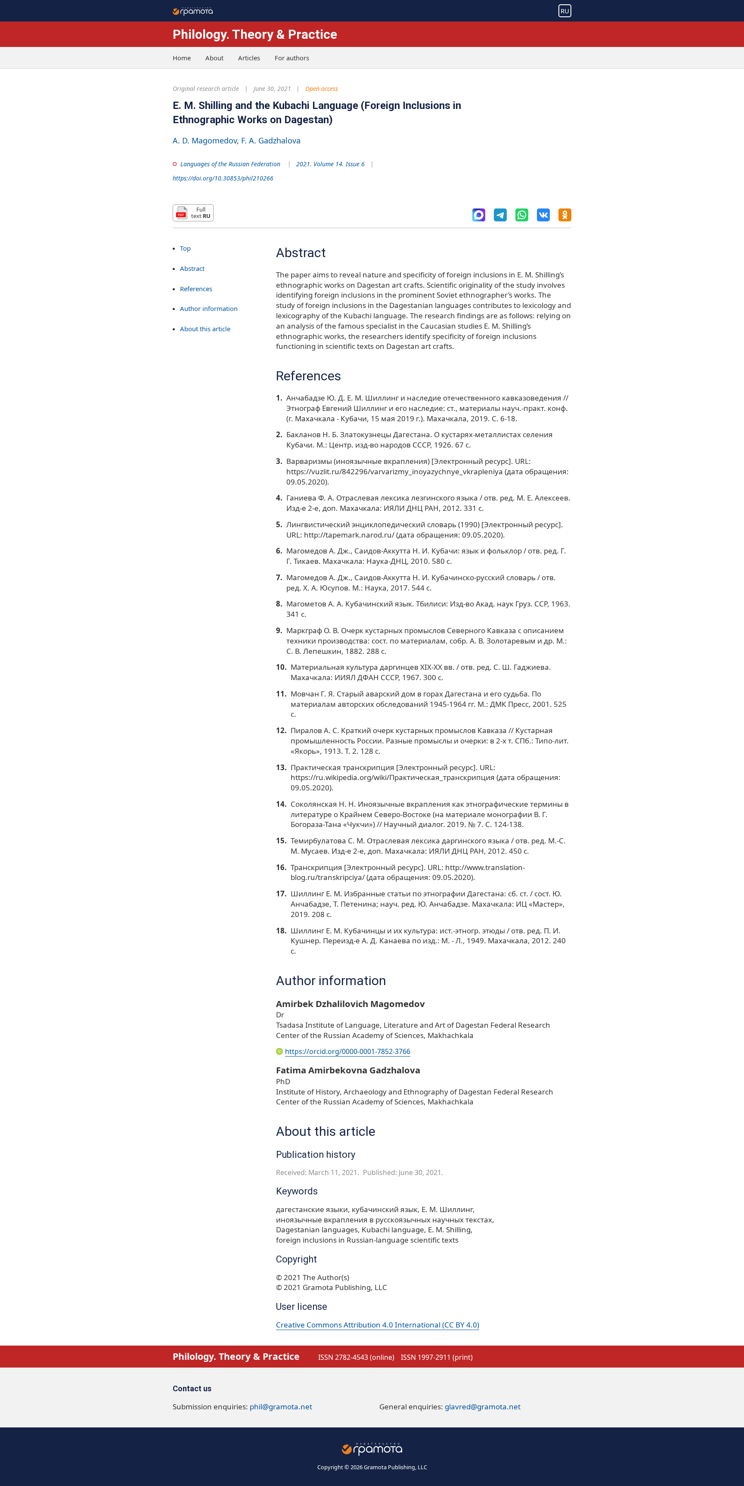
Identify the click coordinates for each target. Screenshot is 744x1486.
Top (185, 248)
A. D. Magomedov (205, 140)
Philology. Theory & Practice (255, 34)
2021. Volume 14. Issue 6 (330, 164)
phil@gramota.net (281, 1406)
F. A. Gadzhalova (271, 140)
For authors (292, 57)
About (214, 57)
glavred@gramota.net (483, 1406)
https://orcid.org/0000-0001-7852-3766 (347, 1051)
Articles (249, 57)
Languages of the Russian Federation (230, 164)
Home (182, 57)
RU (565, 10)
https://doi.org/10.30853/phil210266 (223, 178)
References (196, 288)
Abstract (192, 268)
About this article (205, 328)
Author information (209, 308)
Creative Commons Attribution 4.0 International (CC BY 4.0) (377, 1325)
